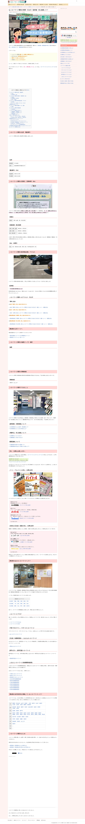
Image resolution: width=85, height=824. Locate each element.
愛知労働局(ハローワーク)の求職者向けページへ (20, 335)
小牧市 (17, 708)
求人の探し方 (10, 820)
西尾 (15, 605)
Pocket (20, 753)
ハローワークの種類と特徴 (65, 65)
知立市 (28, 712)
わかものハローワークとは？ (66, 72)
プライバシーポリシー (31, 820)
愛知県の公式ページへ (13, 104)
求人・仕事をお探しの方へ (14, 115)
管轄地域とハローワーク (63, 4)
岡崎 (18, 601)
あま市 (22, 703)
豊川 (21, 605)
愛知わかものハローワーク (15, 646)
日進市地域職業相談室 (14, 685)
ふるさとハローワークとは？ (66, 76)
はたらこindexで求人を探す (25, 548)
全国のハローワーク (12, 4)
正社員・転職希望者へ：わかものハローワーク (19, 122)
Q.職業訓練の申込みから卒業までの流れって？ (19, 446)
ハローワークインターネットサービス (48, 66)
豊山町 (43, 714)
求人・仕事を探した (13, 47)
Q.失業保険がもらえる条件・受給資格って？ (19, 426)
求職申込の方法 (35, 4)
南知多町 (14, 721)
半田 (27, 601)
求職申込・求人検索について (16, 112)
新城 (24, 601)
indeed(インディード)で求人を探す (26, 518)
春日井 (28, 605)
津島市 (32, 712)
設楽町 (13, 710)
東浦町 (17, 718)
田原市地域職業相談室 (14, 687)
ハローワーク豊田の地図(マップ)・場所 (16, 105)
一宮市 (29, 703)
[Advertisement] (33, 79)
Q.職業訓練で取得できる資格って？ (17, 444)
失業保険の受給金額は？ (53, 4)
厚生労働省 (69, 37)
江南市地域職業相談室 (14, 682)
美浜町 (18, 721)
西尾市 (23, 716)
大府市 (21, 704)
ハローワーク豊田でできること (15, 110)
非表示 (27, 90)
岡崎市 (25, 704)
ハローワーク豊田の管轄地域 (15, 107)
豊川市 (28, 714)
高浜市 (13, 712)
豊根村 (36, 714)
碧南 (21, 601)
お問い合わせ (43, 820)
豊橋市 (39, 714)
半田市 (13, 718)
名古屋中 (11, 601)
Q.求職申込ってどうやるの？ (16, 435)
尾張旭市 (29, 704)
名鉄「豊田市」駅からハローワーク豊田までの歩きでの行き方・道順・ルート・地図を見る (29, 307)
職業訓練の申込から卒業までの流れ (66, 83)
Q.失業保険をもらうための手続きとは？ (18, 428)
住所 (12, 93)
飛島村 (21, 714)
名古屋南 (11, 605)
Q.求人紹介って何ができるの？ (66, 56)
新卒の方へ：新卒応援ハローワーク (17, 123)
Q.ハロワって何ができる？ (65, 78)
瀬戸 (18, 603)
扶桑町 (21, 718)
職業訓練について (14, 113)
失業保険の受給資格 (20, 4)
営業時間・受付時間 (15, 98)
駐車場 (12, 101)
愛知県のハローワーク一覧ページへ (17, 337)
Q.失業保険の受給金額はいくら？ (66, 50)
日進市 (26, 716)
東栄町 (36, 712)
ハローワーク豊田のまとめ (14, 126)
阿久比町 (18, 703)
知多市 (25, 712)
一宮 (15, 603)
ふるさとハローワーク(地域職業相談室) (18, 124)
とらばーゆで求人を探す (24, 535)
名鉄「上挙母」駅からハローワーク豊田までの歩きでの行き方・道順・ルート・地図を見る (29, 312)
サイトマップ (24, 820)
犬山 (18, 605)
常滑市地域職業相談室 (14, 689)
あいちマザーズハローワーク (16, 634)
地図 (12, 106)
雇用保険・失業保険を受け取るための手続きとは (20, 747)
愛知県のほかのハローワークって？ (16, 118)
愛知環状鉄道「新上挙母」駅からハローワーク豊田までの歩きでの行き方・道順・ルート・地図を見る (31, 324)
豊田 (21, 603)
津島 (24, 603)
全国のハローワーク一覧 (64, 63)
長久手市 (14, 716)
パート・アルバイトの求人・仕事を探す (18, 116)
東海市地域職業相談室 (14, 680)
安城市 (26, 703)
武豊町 (17, 712)
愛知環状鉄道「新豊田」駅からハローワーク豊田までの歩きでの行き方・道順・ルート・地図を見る (31, 318)
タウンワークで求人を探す (25, 505)
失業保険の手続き (28, 4)
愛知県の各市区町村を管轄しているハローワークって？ (20, 125)
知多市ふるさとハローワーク (16, 675)
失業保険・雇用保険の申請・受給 (44, 45)
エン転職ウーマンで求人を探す (25, 542)
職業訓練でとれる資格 (44, 4)
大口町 (13, 704)
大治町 (17, 704)
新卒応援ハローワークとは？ (66, 74)
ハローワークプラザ (15, 119)
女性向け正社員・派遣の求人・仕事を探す (18, 117)
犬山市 (37, 703)
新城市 (17, 710)
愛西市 (13, 703)
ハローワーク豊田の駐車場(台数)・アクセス (17, 100)
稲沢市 (33, 703)
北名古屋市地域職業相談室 (15, 678)
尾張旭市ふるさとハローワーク (16, 677)
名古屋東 (11, 603)
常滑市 (17, 714)
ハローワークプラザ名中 (15, 623)
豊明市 (25, 714)
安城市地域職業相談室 (14, 684)
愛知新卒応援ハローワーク (15, 658)
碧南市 (25, 718)
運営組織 (38, 820)
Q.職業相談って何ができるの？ (16, 437)
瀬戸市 (21, 710)
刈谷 (27, 603)
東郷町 (13, 714)
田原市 (21, 712)
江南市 (13, 708)
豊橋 (15, 601)
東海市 (39, 712)
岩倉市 (40, 703)
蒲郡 (24, 605)
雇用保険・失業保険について (16, 111)
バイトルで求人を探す (24, 511)
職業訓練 (21, 47)
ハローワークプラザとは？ (65, 67)
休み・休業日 (13, 99)
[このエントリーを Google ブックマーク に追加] (18, 753)
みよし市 (23, 721)
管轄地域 (13, 109)
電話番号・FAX (14, 94)
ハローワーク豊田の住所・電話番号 (16, 92)
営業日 (12, 97)
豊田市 (32, 714)
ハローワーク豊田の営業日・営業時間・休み (17, 95)
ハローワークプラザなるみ (15, 622)
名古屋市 (19, 716)
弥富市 (13, 723)
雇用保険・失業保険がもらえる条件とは (18, 745)
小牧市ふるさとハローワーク (16, 673)
